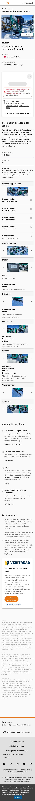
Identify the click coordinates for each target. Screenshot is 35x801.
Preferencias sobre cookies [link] (17, 773)
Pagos (6, 483)
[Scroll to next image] (32, 191)
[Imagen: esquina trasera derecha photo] (31, 218)
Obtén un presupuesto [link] (11, 599)
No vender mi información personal (17, 771)
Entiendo (18, 797)
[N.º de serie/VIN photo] (31, 236)
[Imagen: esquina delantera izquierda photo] (31, 200)
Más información (15, 604)
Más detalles (8, 460)
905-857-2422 (9, 504)
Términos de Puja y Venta (13, 444)
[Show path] (9, 9)
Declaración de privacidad (10, 770)
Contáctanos (26, 732)
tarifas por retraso (11, 477)
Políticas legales (25, 770)
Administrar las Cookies (12, 792)
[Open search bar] (22, 3)
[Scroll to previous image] (3, 191)
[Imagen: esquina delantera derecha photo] (31, 227)
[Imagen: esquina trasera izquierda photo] (31, 209)
